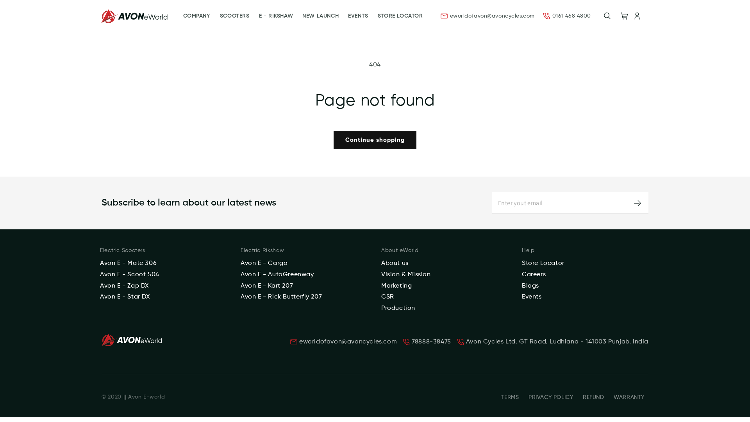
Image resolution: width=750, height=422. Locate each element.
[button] (607, 16)
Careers (534, 275)
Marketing (396, 286)
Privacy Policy (551, 397)
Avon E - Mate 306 (128, 263)
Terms (510, 397)
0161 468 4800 (571, 16)
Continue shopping (375, 140)
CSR (387, 297)
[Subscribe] (637, 203)
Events (532, 297)
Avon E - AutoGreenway (277, 275)
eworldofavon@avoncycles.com (492, 16)
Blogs (530, 286)
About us (395, 263)
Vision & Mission (406, 275)
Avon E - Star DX (125, 297)
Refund (593, 397)
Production (398, 308)
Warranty (629, 397)
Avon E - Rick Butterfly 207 (281, 297)
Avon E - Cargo (264, 263)
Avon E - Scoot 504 (129, 275)
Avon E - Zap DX (124, 286)
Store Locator (543, 263)
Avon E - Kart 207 (267, 286)
